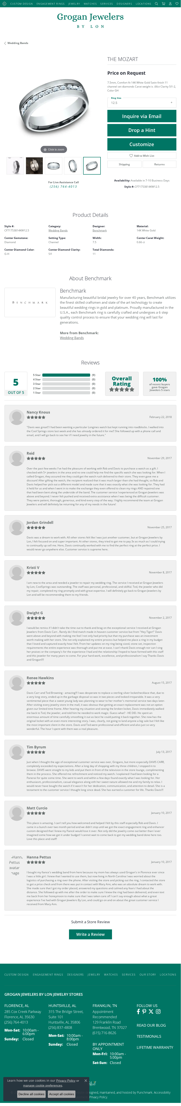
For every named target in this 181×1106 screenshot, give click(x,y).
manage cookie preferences (42, 1085)
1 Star (37, 393)
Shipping (124, 164)
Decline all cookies (31, 1094)
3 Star (37, 384)
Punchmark (144, 1092)
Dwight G (35, 612)
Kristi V (33, 567)
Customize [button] (141, 144)
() (93, 375)
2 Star (37, 388)
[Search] (156, 3)
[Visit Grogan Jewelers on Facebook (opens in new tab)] (138, 1011)
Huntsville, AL (62, 1005)
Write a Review (90, 934)
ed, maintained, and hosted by (116, 1092)
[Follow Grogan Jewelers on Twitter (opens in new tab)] (151, 1011)
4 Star (37, 379)
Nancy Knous (38, 412)
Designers (124, 3)
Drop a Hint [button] (141, 130)
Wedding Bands (17, 43)
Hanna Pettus (39, 857)
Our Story (148, 974)
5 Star (37, 375)
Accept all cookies (61, 1094)
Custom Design (21, 3)
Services (106, 3)
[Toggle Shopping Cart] (163, 3)
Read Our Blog (151, 1025)
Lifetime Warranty (155, 1047)
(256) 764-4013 (63, 187)
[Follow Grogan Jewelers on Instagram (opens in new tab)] (158, 1011)
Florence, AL (16, 1005)
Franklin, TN (105, 1005)
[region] (53, 105)
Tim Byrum (36, 747)
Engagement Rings (51, 3)
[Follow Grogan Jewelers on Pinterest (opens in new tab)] (144, 1011)
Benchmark (100, 230)
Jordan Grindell (40, 522)
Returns (159, 164)
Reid (30, 453)
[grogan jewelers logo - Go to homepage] (90, 20)
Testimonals (149, 1036)
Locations (143, 3)
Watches (90, 3)
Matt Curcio (37, 808)
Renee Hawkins (40, 677)
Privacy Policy (97, 1097)
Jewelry (74, 3)
